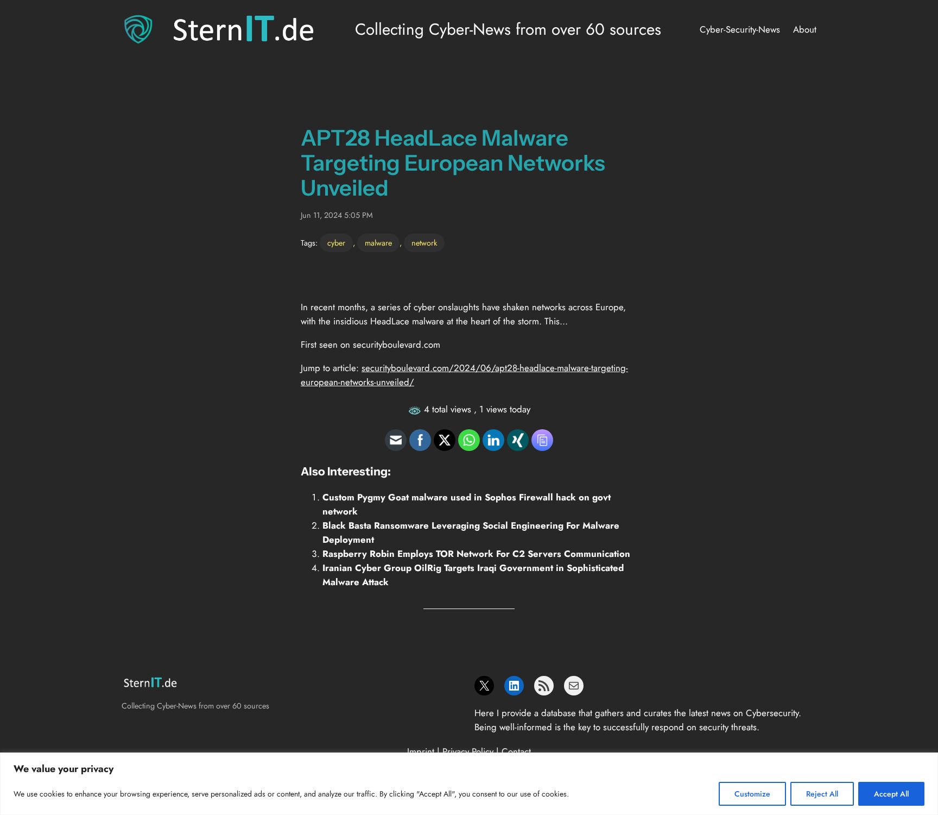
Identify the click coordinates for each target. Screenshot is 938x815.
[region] (469, 784)
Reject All (822, 793)
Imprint (420, 751)
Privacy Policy (467, 751)
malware (378, 242)
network (424, 242)
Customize (752, 793)
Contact (516, 751)
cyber (336, 242)
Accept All (891, 793)
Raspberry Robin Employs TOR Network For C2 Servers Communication (476, 553)
